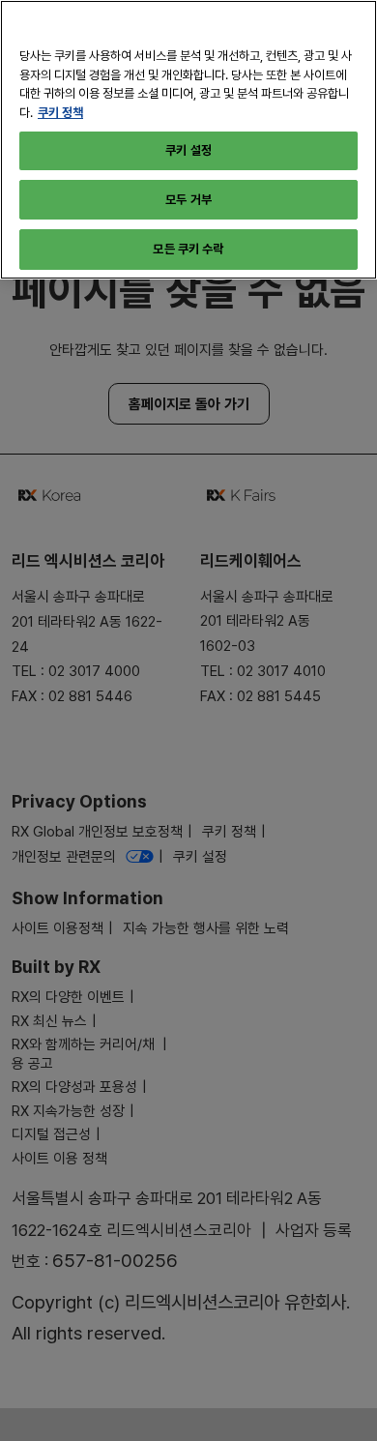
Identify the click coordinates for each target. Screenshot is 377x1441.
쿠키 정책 (60, 112)
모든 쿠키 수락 (188, 248)
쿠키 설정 (188, 150)
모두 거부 (188, 199)
